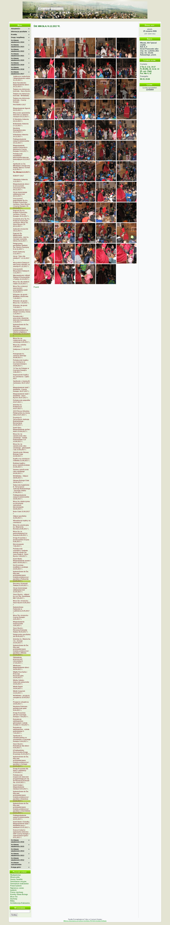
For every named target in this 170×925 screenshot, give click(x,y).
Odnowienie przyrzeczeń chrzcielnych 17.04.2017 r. (18, 660)
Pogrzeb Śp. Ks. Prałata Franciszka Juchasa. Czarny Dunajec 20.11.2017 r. (21, 213)
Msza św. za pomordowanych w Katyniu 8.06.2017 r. (20, 533)
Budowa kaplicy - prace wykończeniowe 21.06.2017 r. (21, 465)
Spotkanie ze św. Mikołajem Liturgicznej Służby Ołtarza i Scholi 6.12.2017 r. (21, 166)
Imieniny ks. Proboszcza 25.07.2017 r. (18, 406)
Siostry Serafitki (16, 879)
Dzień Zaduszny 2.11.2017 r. (19, 253)
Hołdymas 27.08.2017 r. (21, 350)
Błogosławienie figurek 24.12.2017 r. (21, 109)
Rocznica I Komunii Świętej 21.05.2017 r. (20, 584)
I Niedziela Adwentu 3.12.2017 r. (20, 180)
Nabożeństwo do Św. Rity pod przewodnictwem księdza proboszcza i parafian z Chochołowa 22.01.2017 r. (21, 808)
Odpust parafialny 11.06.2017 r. (19, 517)
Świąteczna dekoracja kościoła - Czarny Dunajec (21, 100)
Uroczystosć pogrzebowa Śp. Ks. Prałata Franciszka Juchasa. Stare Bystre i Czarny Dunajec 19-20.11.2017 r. (21, 203)
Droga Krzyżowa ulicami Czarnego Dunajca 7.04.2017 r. (20, 715)
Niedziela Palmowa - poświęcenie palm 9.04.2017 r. (20, 708)
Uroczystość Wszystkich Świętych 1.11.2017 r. (21, 271)
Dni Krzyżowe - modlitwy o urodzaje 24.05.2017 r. (20, 567)
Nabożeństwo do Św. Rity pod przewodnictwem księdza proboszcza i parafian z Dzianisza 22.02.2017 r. (21, 796)
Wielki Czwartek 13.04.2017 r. (19, 692)
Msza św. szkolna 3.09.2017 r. (19, 346)
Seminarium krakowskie (19, 884)
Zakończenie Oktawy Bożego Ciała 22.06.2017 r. (21, 454)
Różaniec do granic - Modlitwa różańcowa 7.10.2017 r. (20, 296)
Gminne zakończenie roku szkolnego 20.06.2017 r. (21, 471)
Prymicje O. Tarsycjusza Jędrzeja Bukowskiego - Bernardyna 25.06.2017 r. (21, 421)
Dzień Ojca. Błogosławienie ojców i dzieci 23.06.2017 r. (21, 429)
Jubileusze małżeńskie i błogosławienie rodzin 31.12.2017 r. (21, 78)
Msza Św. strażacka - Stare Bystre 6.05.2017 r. (21, 602)
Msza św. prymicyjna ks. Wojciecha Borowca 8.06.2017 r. (21, 527)
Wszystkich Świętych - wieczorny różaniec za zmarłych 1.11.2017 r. (21, 264)
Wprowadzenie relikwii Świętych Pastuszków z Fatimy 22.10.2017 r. (21, 277)
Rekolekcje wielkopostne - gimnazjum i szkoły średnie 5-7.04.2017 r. (21, 722)
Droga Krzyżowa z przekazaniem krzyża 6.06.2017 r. (21, 540)
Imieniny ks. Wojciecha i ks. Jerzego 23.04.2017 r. (21, 641)
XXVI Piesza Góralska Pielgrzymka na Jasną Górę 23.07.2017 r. (21, 413)
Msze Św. (14, 897)
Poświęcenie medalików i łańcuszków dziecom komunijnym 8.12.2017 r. (21, 157)
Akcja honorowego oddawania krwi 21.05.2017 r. (20, 590)
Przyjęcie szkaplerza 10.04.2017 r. (21, 703)
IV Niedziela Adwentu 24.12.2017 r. (21, 120)
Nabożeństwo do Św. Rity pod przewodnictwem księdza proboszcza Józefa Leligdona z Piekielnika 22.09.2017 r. (21, 330)
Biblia (12, 901)
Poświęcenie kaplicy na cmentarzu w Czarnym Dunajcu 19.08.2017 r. (20, 363)
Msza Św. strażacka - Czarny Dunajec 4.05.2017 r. (21, 617)
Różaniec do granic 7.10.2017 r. (20, 306)
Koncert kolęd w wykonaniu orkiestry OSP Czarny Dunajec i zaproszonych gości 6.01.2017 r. (21, 833)
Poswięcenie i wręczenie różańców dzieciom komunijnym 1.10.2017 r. (21, 319)
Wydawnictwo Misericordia (15, 876)
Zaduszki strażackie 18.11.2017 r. (20, 230)
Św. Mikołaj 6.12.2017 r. (21, 172)
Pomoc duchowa (16, 892)
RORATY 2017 (18, 176)
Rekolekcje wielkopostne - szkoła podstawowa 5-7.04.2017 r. (21, 730)
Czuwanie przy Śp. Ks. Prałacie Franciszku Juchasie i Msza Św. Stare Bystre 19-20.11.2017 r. (21, 222)
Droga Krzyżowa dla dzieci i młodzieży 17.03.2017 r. (20, 770)
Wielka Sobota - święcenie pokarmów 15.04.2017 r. (21, 682)
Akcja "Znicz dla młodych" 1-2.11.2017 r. (21, 258)
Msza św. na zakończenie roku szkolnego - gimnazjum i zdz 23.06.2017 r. (21, 447)
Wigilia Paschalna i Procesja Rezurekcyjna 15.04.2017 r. (20, 675)
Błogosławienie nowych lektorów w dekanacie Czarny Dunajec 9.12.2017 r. (20, 148)
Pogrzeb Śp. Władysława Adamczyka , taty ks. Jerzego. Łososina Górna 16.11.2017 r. (21, 237)
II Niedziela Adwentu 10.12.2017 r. (20, 135)
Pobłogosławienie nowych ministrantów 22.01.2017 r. (21, 817)
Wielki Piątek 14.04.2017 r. (18, 687)
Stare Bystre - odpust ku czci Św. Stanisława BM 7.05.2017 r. (21, 596)
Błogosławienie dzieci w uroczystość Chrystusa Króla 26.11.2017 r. (21, 187)
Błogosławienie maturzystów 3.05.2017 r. (18, 623)
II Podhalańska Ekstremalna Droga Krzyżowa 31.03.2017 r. (21, 752)
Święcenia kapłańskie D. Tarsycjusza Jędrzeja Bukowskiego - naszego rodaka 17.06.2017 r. (21, 488)
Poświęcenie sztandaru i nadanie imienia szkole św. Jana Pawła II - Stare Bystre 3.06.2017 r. (20, 552)
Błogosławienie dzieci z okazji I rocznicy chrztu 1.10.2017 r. (21, 312)
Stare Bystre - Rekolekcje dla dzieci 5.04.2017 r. (21, 746)
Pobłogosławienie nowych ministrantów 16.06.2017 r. (21, 497)
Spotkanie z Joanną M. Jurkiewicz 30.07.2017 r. (21, 383)
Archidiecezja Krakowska (20, 903)
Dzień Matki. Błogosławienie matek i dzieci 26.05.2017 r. (21, 560)
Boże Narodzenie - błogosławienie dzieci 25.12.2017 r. (21, 85)
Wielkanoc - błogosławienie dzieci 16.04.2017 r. (21, 667)
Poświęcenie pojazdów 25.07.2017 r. (21, 401)
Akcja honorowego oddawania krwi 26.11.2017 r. (20, 194)
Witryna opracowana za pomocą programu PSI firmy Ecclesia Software (85, 921)
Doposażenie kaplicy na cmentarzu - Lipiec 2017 (21, 376)
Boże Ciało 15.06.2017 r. (21, 512)
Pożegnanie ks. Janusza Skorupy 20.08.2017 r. (19, 355)
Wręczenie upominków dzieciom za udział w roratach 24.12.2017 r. (21, 115)
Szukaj (14, 915)
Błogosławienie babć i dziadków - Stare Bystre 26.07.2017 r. (21, 396)
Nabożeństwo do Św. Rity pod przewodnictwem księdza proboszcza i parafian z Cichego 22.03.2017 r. (21, 761)
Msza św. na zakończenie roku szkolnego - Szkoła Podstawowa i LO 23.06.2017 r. (20, 437)
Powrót (36, 287)
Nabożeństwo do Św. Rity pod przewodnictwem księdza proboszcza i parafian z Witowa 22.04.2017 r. (21, 650)
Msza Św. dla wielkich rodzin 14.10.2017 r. (21, 283)
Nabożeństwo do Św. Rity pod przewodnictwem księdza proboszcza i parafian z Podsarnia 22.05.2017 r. (21, 576)
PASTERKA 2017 (19, 105)
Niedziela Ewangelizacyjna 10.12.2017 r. (19, 130)
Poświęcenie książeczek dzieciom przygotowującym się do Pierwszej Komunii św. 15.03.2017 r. (21, 778)
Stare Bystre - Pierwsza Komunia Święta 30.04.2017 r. (20, 630)
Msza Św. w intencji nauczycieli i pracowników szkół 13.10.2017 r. (20, 289)
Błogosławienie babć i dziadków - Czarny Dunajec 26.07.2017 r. (21, 389)
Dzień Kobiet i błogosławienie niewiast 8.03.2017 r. (20, 787)
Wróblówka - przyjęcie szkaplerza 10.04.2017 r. (21, 697)
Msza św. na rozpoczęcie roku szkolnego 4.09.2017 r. (21, 340)
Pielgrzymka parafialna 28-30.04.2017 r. (21, 635)
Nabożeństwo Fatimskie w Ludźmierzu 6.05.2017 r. (21, 610)
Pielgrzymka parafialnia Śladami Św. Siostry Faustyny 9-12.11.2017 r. (21, 246)
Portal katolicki (16, 886)
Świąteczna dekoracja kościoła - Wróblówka (21, 95)
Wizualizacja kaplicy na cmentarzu (21, 521)
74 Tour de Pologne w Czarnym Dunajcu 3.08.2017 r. (21, 370)
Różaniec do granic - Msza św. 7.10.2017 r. (21, 302)
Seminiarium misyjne (18, 882)
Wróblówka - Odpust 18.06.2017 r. (20, 477)
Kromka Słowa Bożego (19, 894)
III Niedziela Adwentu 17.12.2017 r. (21, 125)
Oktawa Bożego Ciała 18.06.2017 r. (21, 481)
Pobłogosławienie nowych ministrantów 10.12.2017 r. (21, 141)
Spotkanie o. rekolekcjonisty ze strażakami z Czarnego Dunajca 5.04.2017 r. (21, 738)
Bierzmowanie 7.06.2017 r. (18, 545)
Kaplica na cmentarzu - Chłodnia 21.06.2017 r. (21, 460)
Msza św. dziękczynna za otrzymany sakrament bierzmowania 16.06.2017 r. (21, 505)
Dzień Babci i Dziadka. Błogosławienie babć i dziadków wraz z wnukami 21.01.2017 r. (21, 824)
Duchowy (13, 899)
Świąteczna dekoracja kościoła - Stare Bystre (21, 90)
